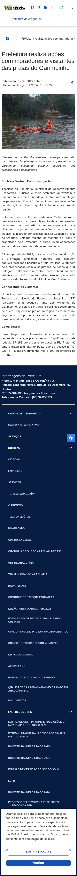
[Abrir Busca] (71, 7)
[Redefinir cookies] (45, 7)
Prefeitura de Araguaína (26, 18)
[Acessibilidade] (39, 7)
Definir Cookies (38, 852)
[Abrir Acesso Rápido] (52, 7)
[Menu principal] (6, 19)
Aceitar (38, 863)
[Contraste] (32, 7)
